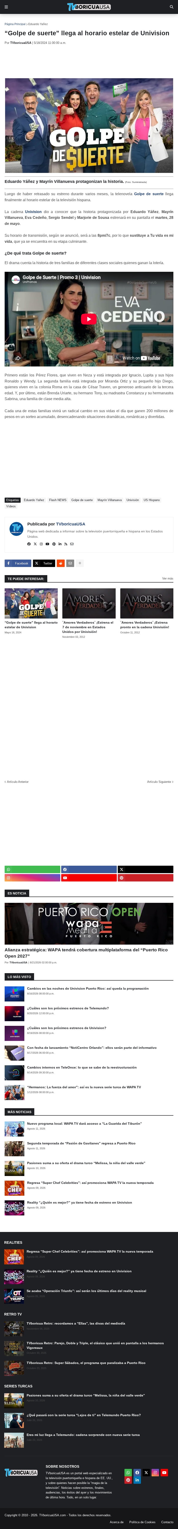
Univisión (133, 500)
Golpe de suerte (149, 194)
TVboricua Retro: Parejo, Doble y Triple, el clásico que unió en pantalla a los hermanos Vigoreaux (95, 1345)
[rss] (65, 544)
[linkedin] (60, 544)
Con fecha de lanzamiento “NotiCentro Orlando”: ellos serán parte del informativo (92, 1048)
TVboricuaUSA (70, 524)
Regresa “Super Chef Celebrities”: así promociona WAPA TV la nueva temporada (90, 1183)
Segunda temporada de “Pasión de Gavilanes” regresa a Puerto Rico (81, 1143)
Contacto (167, 1522)
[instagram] (41, 544)
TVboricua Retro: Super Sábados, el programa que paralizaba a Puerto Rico (86, 1363)
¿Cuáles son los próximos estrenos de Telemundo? (68, 1008)
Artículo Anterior (18, 782)
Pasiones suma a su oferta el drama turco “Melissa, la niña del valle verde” (86, 1163)
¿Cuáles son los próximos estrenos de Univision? (66, 1028)
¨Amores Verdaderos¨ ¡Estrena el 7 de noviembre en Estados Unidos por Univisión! (87, 627)
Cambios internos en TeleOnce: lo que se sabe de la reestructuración (82, 1067)
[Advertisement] (89, 61)
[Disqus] (89, 708)
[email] (71, 544)
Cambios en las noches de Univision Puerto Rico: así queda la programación (88, 988)
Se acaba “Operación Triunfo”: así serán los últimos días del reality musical (86, 1291)
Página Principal (15, 24)
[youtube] (47, 544)
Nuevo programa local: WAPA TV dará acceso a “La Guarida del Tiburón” (84, 1123)
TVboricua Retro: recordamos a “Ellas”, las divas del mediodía (76, 1323)
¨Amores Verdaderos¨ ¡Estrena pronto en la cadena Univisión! (144, 625)
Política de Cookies (142, 1522)
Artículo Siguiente (159, 782)
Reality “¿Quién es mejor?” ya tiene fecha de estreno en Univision (79, 1202)
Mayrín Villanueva (110, 500)
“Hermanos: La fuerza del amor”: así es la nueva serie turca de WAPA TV (84, 1087)
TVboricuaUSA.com (52, 1515)
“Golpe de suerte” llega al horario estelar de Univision (31, 625)
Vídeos (11, 506)
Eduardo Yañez (38, 24)
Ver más (167, 578)
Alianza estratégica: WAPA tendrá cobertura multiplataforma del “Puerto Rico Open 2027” (86, 953)
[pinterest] (54, 544)
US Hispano (152, 500)
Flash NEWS (58, 500)
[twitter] (35, 544)
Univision (33, 212)
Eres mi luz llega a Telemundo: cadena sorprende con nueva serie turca (83, 1435)
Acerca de (117, 1522)
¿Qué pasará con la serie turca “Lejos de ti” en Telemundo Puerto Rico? (84, 1415)
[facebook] (29, 544)
